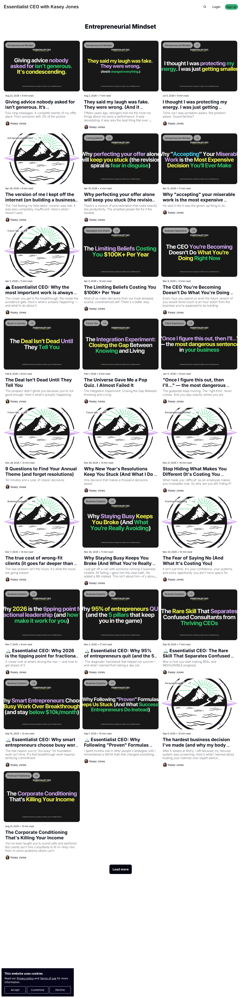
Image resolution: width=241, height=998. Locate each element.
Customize (37, 990)
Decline (60, 990)
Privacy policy (25, 978)
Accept (15, 990)
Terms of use (48, 978)
